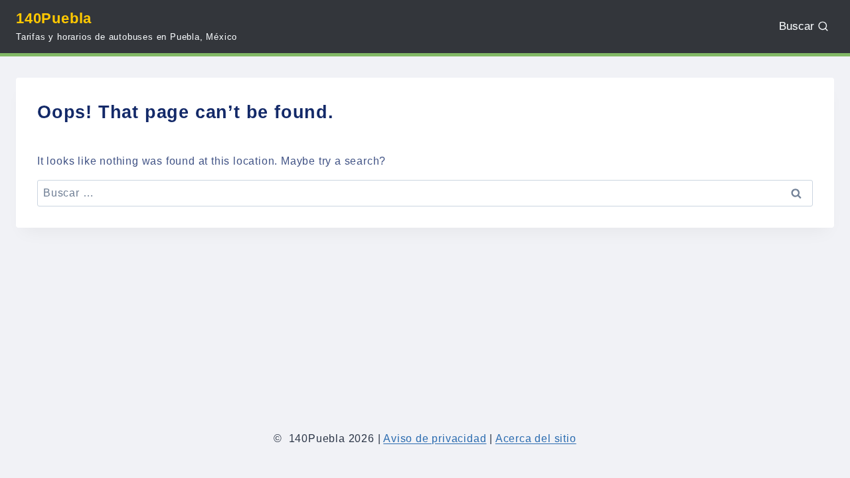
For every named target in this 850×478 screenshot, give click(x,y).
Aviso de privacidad (434, 438)
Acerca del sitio (535, 438)
